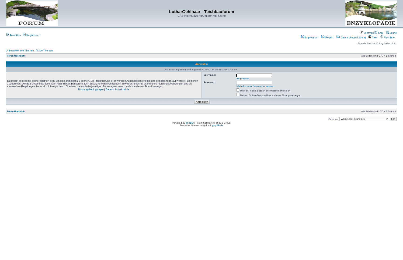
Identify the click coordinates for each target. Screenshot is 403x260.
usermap (368, 32)
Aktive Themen (44, 50)
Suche (393, 32)
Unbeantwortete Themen (20, 50)
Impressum (311, 37)
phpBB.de (217, 125)
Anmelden (15, 35)
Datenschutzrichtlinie (117, 89)
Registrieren (33, 35)
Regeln (329, 37)
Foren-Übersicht (16, 55)
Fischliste (389, 37)
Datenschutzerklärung (353, 37)
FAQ (380, 32)
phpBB (189, 123)
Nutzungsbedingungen (91, 89)
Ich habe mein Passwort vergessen (255, 86)
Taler (374, 37)
